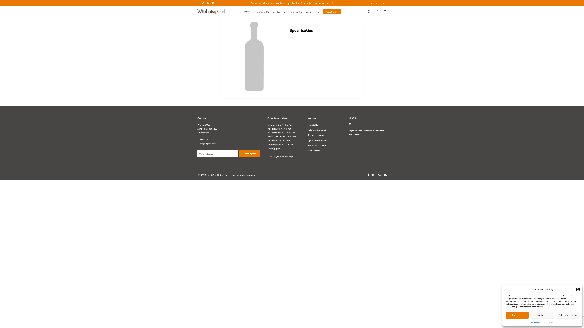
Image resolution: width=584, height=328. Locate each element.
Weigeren (542, 315)
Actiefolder (313, 124)
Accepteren (517, 315)
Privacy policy (547, 322)
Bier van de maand (316, 135)
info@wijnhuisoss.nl (209, 143)
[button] (577, 289)
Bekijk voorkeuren (568, 315)
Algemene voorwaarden (243, 174)
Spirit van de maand (317, 140)
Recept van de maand (318, 145)
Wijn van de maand (317, 129)
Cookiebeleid (535, 322)
